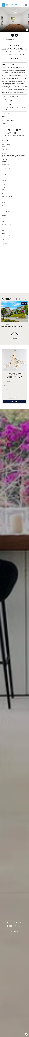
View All (14, 338)
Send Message (14, 401)
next (16, 35)
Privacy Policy (11, 398)
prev (12, 35)
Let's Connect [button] (14, 931)
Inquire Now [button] (14, 58)
